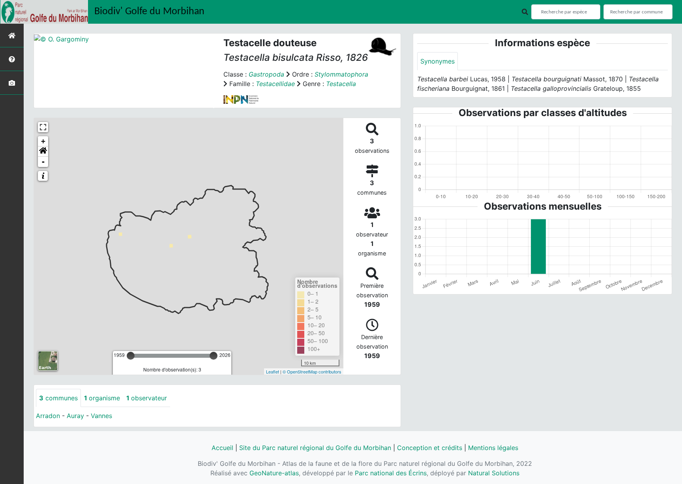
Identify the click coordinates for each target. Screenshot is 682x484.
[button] (43, 151)
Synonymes (437, 61)
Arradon (48, 416)
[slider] (131, 356)
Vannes (101, 416)
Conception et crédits (429, 448)
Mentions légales (493, 448)
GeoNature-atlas (274, 473)
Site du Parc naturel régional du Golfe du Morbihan (315, 448)
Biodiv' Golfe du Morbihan (149, 11)
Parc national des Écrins (391, 473)
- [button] (43, 162)
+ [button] (43, 141)
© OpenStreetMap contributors (312, 371)
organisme (102, 398)
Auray (75, 416)
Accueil (222, 448)
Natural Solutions (493, 473)
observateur (146, 398)
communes (58, 398)
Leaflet (272, 371)
